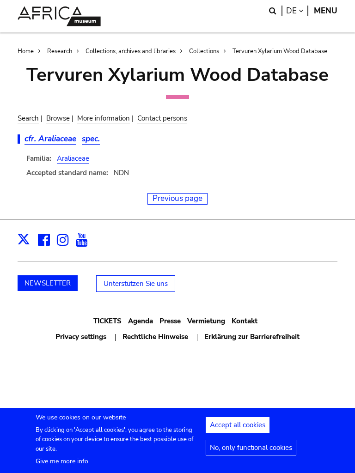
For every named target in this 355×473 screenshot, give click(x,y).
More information (103, 118)
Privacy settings (80, 336)
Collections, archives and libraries (131, 51)
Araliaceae (73, 158)
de (297, 11)
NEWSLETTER (47, 283)
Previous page (177, 198)
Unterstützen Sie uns (136, 283)
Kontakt (244, 321)
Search (28, 118)
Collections (204, 51)
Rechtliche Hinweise (155, 336)
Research (59, 51)
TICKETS (107, 321)
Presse (170, 321)
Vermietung (206, 321)
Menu (325, 11)
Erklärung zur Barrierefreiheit (252, 336)
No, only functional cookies (251, 447)
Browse (58, 118)
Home (26, 51)
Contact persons (162, 118)
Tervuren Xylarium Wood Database (280, 51)
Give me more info (62, 461)
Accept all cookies (237, 425)
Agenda (140, 321)
